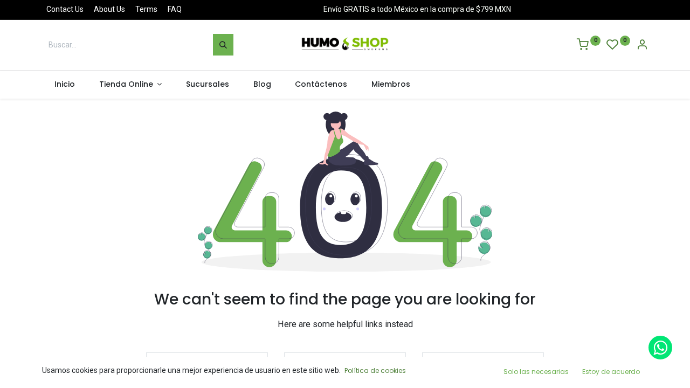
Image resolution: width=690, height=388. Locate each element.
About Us (109, 9)
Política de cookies (375, 370)
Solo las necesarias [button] (536, 371)
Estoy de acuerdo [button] (611, 371)
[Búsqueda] (223, 45)
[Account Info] (642, 45)
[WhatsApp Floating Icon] (660, 347)
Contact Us (65, 9)
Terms (146, 9)
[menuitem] (64, 85)
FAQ (175, 9)
